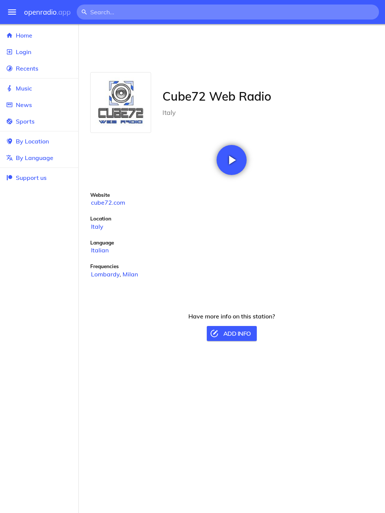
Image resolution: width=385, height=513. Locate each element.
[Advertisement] (231, 48)
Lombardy (105, 274)
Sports (25, 121)
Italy (97, 226)
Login (23, 52)
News (24, 105)
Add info (237, 333)
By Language (34, 157)
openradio (47, 12)
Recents (27, 68)
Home (24, 35)
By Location (32, 141)
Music (24, 88)
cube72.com (108, 202)
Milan (130, 274)
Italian (100, 250)
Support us (31, 177)
